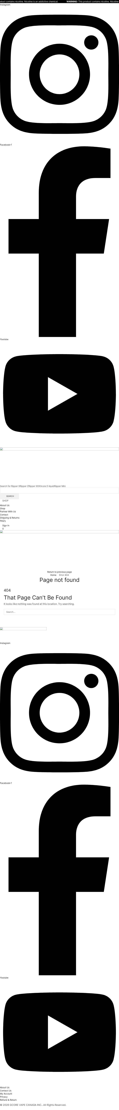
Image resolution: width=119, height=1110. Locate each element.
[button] (4, 525)
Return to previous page (59, 572)
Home (53, 575)
